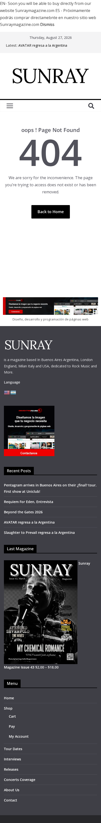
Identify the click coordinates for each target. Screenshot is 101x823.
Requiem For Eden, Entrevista (28, 501)
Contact (10, 800)
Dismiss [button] (47, 24)
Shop (8, 708)
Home (9, 698)
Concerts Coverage (19, 779)
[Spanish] (13, 392)
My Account (19, 736)
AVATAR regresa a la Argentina (42, 45)
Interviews (12, 759)
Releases (11, 769)
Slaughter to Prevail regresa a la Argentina (39, 532)
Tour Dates (13, 748)
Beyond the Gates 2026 (23, 512)
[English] (7, 392)
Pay (12, 726)
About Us (11, 790)
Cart (12, 716)
